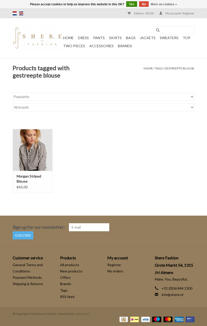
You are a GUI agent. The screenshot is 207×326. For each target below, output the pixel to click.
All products (69, 265)
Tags (158, 68)
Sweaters (169, 38)
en (21, 13)
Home (68, 38)
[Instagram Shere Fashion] (190, 227)
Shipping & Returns (28, 284)
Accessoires (101, 46)
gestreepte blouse (179, 68)
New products (71, 271)
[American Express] (178, 319)
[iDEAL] (133, 319)
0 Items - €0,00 (143, 13)
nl (15, 13)
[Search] (158, 30)
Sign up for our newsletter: (39, 227)
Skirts (115, 38)
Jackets (148, 38)
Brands (125, 46)
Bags (131, 38)
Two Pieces (74, 46)
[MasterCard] (167, 319)
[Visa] (144, 319)
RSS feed (67, 296)
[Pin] (189, 319)
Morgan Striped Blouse (29, 178)
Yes (131, 4)
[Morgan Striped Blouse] (33, 150)
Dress (83, 38)
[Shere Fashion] (37, 38)
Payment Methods (27, 277)
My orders (115, 271)
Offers (65, 277)
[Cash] (123, 319)
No (144, 4)
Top (186, 38)
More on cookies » (164, 4)
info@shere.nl (172, 294)
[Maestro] (156, 319)
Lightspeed (82, 314)
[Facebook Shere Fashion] (181, 227)
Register (114, 265)
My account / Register (179, 13)
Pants (99, 38)
